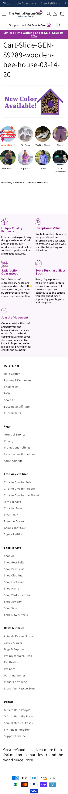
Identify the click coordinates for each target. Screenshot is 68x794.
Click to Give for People (19, 488)
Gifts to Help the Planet (19, 716)
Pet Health (11, 662)
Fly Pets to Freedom (17, 729)
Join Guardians (25, 3)
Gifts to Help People (17, 710)
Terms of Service (15, 434)
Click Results (12, 413)
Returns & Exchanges (17, 380)
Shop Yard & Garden (17, 595)
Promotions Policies (17, 447)
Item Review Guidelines (19, 454)
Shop (6, 3)
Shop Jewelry (13, 601)
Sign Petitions (50, 3)
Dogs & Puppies (14, 649)
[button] (49, 14)
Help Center (12, 373)
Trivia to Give (12, 501)
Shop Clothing (13, 575)
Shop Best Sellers (15, 562)
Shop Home (11, 588)
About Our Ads (13, 460)
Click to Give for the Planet (21, 495)
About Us (9, 400)
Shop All (9, 556)
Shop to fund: (27, 25)
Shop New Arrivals (16, 614)
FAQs (7, 393)
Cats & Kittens (13, 642)
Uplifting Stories (15, 675)
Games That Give (15, 528)
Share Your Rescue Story (20, 688)
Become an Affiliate (17, 406)
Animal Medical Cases (18, 723)
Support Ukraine (15, 736)
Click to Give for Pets (17, 482)
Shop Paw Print (14, 569)
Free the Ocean (14, 521)
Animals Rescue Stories (19, 636)
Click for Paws (13, 508)
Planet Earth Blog (15, 682)
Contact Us (11, 387)
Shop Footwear (14, 582)
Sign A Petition (13, 534)
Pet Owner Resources (18, 656)
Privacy (9, 441)
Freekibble (11, 515)
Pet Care (9, 669)
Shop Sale (10, 608)
